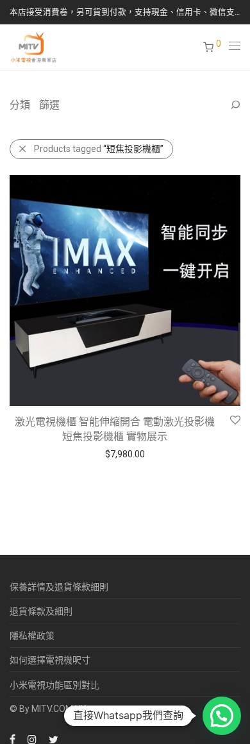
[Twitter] (53, 739)
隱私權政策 (32, 635)
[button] (222, 716)
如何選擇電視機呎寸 (50, 660)
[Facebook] (12, 739)
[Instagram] (32, 739)
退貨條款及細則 (41, 611)
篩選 (49, 105)
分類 (20, 105)
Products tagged (98, 149)
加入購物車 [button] (25, 453)
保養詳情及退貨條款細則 (59, 587)
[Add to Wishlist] (234, 420)
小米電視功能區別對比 (54, 685)
